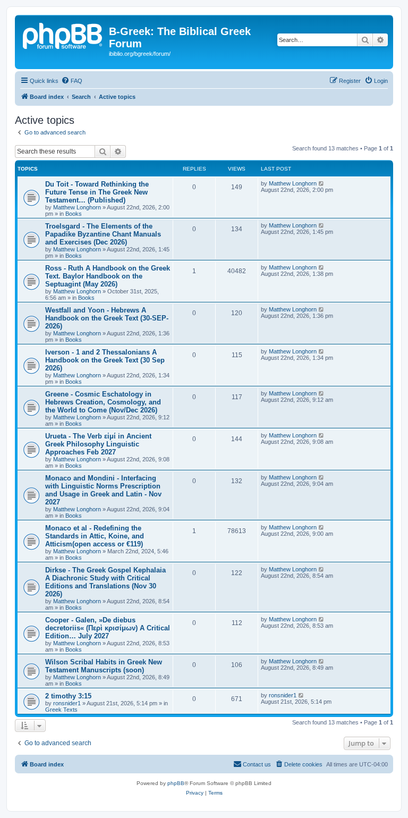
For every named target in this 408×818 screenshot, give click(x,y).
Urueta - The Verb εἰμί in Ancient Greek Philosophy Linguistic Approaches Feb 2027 (98, 444)
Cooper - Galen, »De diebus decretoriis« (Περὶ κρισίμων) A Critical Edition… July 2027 (107, 628)
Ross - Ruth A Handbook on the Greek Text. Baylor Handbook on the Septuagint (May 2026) (107, 276)
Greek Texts (61, 709)
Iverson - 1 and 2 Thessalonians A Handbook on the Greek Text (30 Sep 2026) (105, 360)
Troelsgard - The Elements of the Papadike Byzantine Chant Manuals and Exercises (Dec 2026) (103, 234)
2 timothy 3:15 (68, 696)
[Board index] (63, 35)
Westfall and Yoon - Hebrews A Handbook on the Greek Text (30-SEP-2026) (106, 318)
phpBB (175, 783)
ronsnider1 (67, 703)
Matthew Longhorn (77, 207)
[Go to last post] (321, 183)
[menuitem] (71, 80)
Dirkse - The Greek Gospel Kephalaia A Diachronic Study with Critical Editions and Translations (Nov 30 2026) (105, 582)
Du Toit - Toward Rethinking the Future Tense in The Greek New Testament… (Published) (97, 192)
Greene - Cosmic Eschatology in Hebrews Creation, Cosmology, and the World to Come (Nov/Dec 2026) (103, 402)
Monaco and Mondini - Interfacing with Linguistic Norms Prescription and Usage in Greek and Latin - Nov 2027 (103, 490)
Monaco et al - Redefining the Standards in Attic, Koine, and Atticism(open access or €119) (94, 536)
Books (73, 213)
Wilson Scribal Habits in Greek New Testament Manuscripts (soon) (103, 666)
